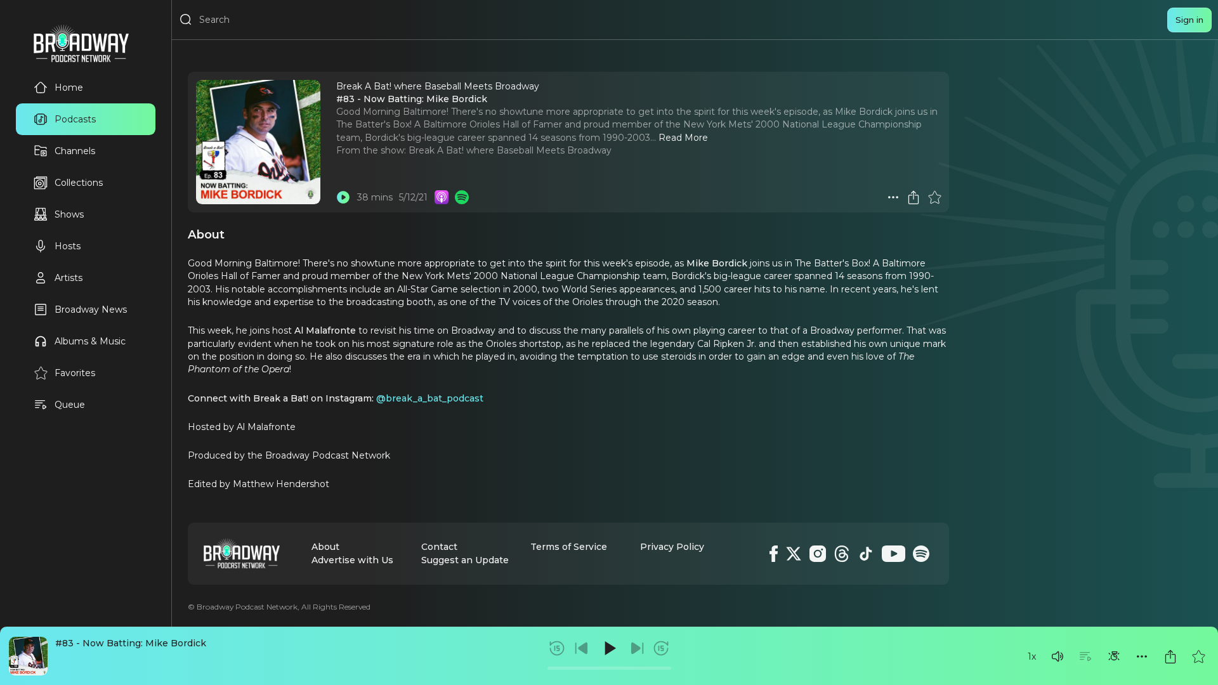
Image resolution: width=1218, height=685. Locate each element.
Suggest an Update (465, 560)
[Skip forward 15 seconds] (661, 648)
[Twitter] (793, 553)
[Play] (609, 648)
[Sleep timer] (1114, 656)
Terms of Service (568, 546)
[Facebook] (773, 553)
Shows (69, 214)
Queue (70, 404)
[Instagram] (817, 553)
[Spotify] (921, 553)
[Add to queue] (1085, 656)
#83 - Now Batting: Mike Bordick (130, 643)
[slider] (609, 668)
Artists (68, 278)
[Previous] (582, 648)
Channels (75, 151)
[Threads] (842, 553)
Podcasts (75, 119)
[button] (1057, 656)
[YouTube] (893, 553)
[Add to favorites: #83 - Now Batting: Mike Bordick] (1198, 656)
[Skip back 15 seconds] (557, 648)
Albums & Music (90, 341)
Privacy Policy (672, 546)
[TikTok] (866, 553)
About (325, 546)
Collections (79, 182)
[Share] (1170, 656)
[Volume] (1057, 656)
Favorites (75, 373)
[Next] (637, 648)
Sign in (1189, 20)
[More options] (1142, 656)
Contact (439, 546)
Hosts (68, 246)
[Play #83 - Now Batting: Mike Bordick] (343, 197)
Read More (683, 137)
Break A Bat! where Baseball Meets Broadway (510, 150)
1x (1032, 656)
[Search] (186, 20)
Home (69, 87)
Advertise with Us (352, 560)
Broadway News (91, 309)
